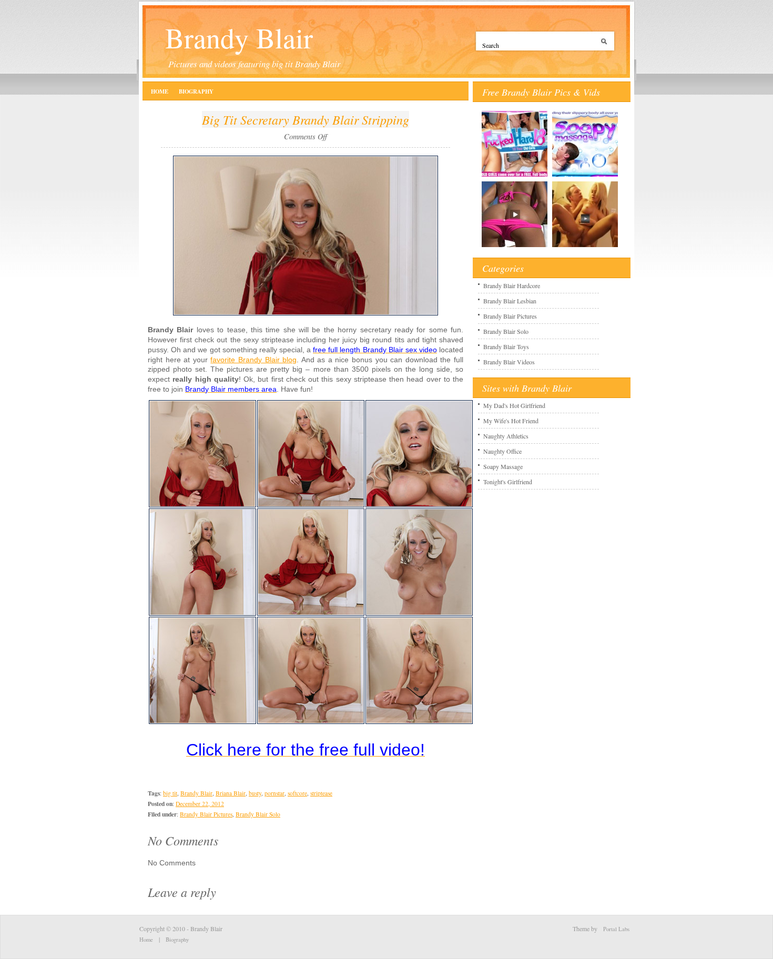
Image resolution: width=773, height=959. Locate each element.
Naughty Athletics (505, 436)
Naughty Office (502, 451)
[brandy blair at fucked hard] (514, 176)
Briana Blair (231, 793)
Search (606, 45)
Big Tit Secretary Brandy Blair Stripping (305, 119)
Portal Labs (616, 929)
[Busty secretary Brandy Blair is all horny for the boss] (419, 722)
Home (159, 91)
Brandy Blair (239, 37)
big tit (170, 793)
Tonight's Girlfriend (507, 481)
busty (255, 793)
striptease (321, 793)
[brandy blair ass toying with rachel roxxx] (585, 176)
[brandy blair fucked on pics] (514, 246)
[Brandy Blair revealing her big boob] (202, 505)
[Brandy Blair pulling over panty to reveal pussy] (310, 613)
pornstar (274, 793)
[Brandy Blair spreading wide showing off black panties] (310, 505)
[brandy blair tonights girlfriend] (585, 246)
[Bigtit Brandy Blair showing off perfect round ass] (202, 613)
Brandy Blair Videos (509, 362)
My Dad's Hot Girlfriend (514, 405)
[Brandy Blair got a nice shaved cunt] (202, 722)
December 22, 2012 (200, 804)
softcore (297, 793)
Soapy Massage (503, 466)
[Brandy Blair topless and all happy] (419, 613)
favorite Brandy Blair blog (253, 359)
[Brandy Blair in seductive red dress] (305, 313)
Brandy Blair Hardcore (511, 285)
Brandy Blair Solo (258, 814)
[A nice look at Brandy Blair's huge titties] (419, 505)
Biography (196, 91)
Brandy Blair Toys (506, 346)
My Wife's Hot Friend (510, 420)
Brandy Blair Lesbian (509, 301)
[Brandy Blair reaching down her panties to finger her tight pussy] (310, 722)
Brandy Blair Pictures (206, 814)
